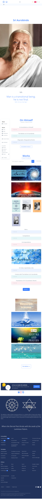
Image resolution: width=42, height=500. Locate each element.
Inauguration (13, 477)
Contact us (24, 468)
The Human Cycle (35, 440)
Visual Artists (34, 466)
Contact (2, 486)
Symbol (4, 145)
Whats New (24, 466)
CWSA (4, 129)
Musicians (34, 470)
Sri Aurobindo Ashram (5, 475)
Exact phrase (38, 160)
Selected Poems (6, 138)
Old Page (5, 157)
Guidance (4, 149)
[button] (26, 129)
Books (2, 464)
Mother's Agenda (4, 453)
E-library (2, 462)
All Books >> (26, 289)
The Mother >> (26, 366)
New (33, 1)
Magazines (24, 470)
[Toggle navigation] (20, 2)
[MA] (5, 2)
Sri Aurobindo (4, 436)
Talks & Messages (25, 453)
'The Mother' (24, 440)
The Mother (3, 449)
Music (12, 464)
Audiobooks (5, 142)
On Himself (5, 123)
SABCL (4, 131)
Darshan (2, 480)
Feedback (8, 486)
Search (23, 464)
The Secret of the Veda (36, 438)
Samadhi (2, 477)
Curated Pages (4, 470)
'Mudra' (33, 455)
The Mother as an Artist (15, 451)
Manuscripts (5, 152)
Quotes (4, 150)
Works (3, 127)
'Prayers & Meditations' (15, 453)
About (3, 121)
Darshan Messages (25, 455)
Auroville (13, 475)
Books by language (4, 466)
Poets (33, 468)
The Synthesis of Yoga (15, 442)
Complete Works (5, 438)
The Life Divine (14, 440)
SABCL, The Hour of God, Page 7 (21, 102)
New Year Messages (36, 457)
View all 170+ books (26, 158)
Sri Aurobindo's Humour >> (26, 146)
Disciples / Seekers (35, 464)
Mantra (4, 147)
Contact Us (36, 386)
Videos (12, 468)
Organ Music (24, 451)
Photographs (13, 470)
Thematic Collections (4, 468)
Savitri (12, 438)
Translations (5, 135)
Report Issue (14, 486)
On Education (13, 455)
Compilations (5, 133)
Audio (12, 466)
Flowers (23, 457)
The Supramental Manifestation (14, 445)
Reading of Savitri (14, 457)
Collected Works (4, 451)
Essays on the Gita (25, 442)
